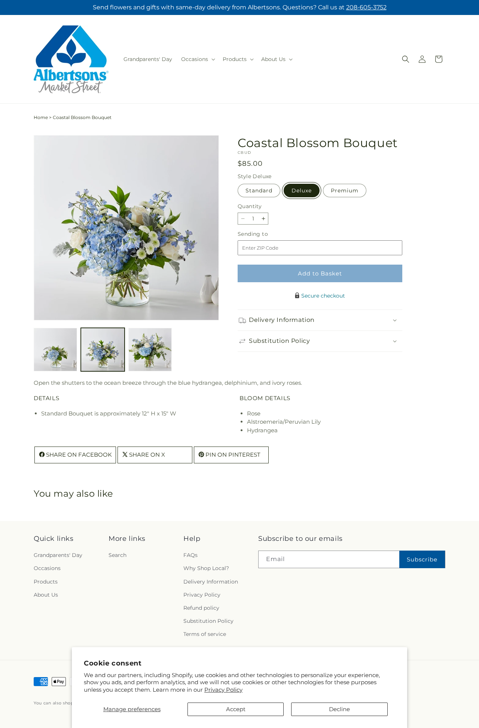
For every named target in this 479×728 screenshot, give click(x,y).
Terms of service (204, 634)
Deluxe (302, 190)
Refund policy (201, 607)
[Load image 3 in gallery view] (150, 349)
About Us (46, 594)
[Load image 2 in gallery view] (102, 349)
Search (117, 555)
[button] (197, 59)
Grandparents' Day (58, 555)
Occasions (47, 568)
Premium (345, 190)
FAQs (190, 555)
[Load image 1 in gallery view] (55, 349)
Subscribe (422, 559)
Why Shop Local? (206, 568)
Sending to (264, 234)
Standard (258, 190)
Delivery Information (210, 581)
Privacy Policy (223, 689)
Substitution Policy (208, 621)
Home (41, 117)
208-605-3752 (366, 7)
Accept (235, 709)
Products (46, 581)
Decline (339, 709)
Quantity (250, 206)
